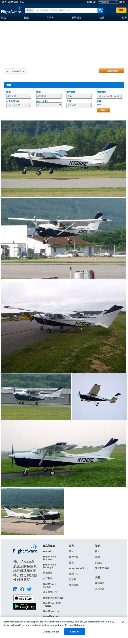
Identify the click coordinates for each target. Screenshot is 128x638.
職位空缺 (73, 557)
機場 (38, 92)
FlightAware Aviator (49, 585)
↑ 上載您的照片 (112, 71)
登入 (22, 2)
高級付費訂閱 (50, 592)
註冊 (121, 10)
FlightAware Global (53, 597)
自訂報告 (47, 578)
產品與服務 (49, 545)
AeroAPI (47, 551)
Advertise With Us (78, 568)
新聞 (97, 557)
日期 (68, 101)
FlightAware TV (51, 611)
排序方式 (70, 92)
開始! (103, 110)
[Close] (122, 622)
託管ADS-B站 (102, 568)
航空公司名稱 (12, 101)
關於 (71, 551)
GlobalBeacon (50, 616)
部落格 (72, 579)
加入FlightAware (10, 2)
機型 (8, 92)
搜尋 (99, 101)
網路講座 (73, 585)
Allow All (74, 631)
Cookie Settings (51, 631)
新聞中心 (73, 573)
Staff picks (42, 101)
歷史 (71, 562)
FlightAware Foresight (49, 566)
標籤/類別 (101, 92)
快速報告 (47, 572)
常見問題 (99, 588)
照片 (97, 551)
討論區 (98, 562)
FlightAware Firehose (49, 558)
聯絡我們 (99, 583)
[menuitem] (3, 17)
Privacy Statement (74, 625)
